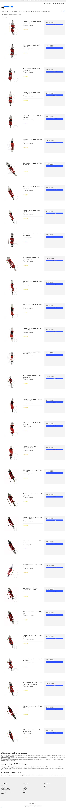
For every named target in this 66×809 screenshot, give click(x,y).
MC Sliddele (24, 790)
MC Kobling (24, 789)
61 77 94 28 (7, 788)
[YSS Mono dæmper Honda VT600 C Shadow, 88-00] (11, 361)
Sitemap (2, 793)
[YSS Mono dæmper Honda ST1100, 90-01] (11, 290)
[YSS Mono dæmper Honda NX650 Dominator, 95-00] (11, 266)
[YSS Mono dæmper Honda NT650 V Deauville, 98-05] (11, 243)
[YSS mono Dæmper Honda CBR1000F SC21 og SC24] (11, 124)
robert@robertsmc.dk (6, 789)
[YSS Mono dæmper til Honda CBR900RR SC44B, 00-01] (11, 597)
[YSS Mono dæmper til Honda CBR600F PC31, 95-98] (11, 502)
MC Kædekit (25, 788)
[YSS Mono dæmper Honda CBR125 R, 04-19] (11, 148)
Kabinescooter (25, 785)
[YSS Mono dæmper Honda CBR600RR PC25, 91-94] (11, 195)
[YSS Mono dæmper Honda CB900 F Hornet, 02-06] (11, 101)
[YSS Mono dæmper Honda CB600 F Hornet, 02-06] (11, 30)
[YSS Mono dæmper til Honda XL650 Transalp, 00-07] (11, 738)
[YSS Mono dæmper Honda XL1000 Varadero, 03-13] (11, 431)
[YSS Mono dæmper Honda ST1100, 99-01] (11, 313)
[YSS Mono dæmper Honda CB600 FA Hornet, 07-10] (11, 77)
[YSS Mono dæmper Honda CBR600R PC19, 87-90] (11, 172)
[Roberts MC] (33, 7)
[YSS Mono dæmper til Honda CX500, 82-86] (11, 620)
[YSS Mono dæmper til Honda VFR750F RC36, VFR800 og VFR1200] (11, 691)
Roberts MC (33, 804)
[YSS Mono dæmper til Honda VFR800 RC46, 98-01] (11, 715)
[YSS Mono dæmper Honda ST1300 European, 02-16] (11, 337)
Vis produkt (54, 24)
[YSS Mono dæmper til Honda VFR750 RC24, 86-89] (11, 668)
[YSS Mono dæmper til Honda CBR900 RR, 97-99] (11, 573)
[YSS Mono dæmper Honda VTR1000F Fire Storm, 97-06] (11, 408)
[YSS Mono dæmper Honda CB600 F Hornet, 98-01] (11, 54)
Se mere (24, 792)
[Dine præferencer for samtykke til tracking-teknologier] (2, 807)
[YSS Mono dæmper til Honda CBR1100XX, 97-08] (11, 455)
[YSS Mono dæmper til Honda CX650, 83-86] (11, 644)
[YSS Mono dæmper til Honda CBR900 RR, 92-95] (11, 550)
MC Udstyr (24, 787)
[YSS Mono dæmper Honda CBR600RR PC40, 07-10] (11, 219)
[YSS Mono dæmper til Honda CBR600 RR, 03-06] (11, 479)
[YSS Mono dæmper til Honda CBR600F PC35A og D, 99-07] (11, 526)
